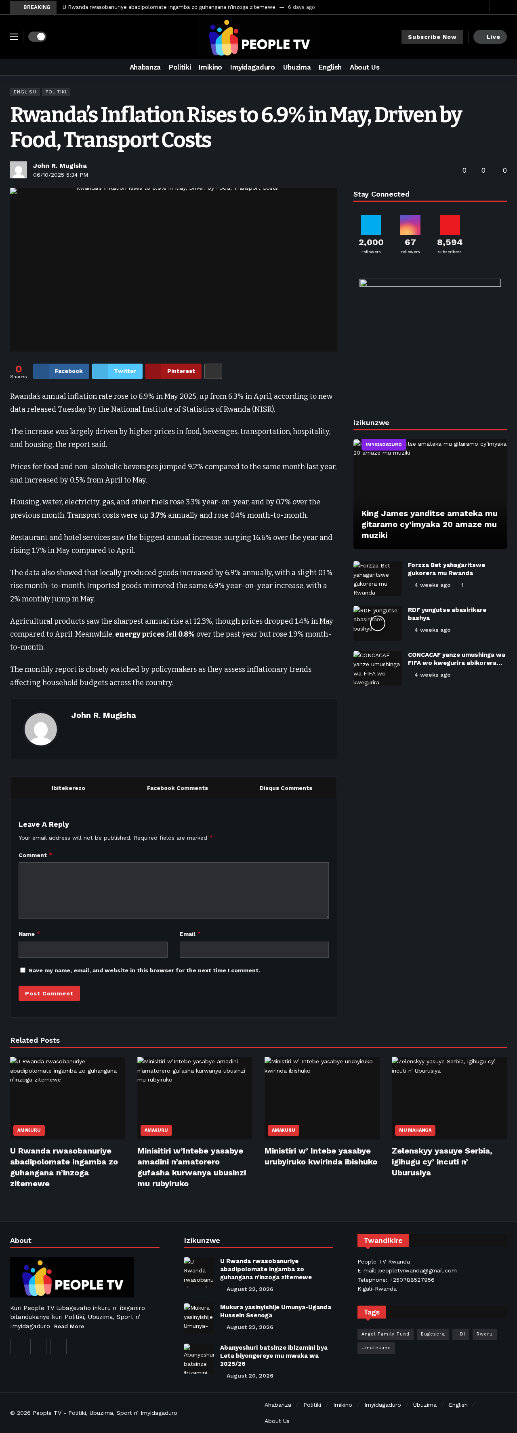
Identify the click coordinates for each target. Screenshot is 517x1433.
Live (493, 37)
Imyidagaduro (384, 444)
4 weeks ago (432, 585)
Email (190, 934)
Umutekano (376, 1347)
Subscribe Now (432, 37)
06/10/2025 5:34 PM (60, 174)
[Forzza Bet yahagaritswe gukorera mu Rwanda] (377, 578)
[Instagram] (38, 1346)
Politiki (56, 92)
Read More (69, 1326)
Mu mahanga (415, 1130)
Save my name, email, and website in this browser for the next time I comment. (144, 970)
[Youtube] (482, 7)
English (25, 92)
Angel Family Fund (385, 1334)
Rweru (485, 1334)
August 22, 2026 (250, 1289)
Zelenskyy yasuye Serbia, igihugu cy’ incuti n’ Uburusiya (442, 1161)
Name (29, 934)
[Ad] (430, 339)
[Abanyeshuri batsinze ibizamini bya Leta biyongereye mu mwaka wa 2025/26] (199, 1359)
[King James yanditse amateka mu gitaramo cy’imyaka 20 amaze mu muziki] (430, 494)
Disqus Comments (286, 788)
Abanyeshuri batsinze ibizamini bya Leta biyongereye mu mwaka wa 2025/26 (274, 1355)
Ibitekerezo (68, 788)
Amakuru (29, 1130)
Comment (36, 855)
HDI (460, 1334)
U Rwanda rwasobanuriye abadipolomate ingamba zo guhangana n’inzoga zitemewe (169, 7)
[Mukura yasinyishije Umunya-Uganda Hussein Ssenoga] (199, 1318)
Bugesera (433, 1334)
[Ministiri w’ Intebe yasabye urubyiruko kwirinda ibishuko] (322, 1098)
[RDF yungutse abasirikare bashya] (377, 623)
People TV (47, 1413)
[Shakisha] (501, 67)
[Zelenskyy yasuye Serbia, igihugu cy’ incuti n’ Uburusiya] (449, 1098)
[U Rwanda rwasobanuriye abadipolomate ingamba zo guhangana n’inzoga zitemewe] (67, 1098)
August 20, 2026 (250, 1375)
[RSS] (58, 1346)
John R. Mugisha (60, 165)
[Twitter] (469, 7)
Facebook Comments (177, 788)
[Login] (501, 7)
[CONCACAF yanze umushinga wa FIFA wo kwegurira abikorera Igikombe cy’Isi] (377, 668)
